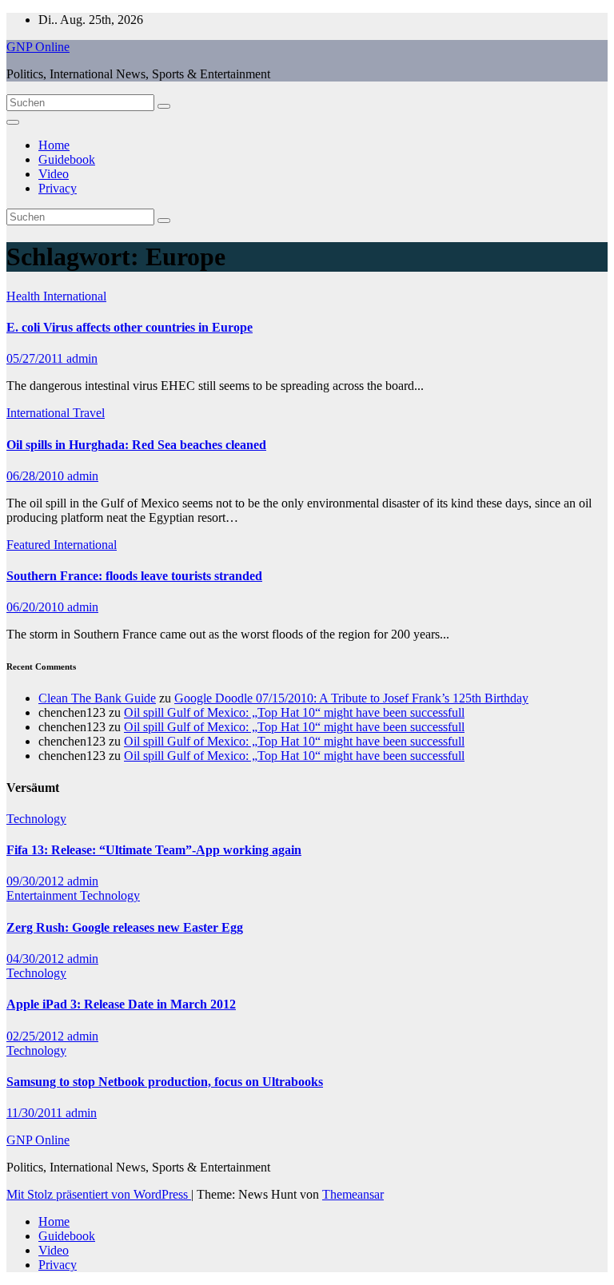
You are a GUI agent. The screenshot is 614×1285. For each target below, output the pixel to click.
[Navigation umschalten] (12, 122)
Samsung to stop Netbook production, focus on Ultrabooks (164, 1081)
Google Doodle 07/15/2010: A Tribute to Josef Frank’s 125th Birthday (351, 698)
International (74, 296)
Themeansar (353, 1194)
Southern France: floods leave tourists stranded (134, 576)
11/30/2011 (36, 1113)
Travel (89, 413)
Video (53, 174)
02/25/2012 (36, 1036)
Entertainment (43, 895)
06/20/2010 (36, 607)
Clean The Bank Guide (97, 698)
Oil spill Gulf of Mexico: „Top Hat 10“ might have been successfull (294, 712)
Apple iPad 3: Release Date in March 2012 (121, 1004)
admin (82, 358)
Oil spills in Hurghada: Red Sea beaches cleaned (136, 445)
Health (24, 296)
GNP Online (38, 47)
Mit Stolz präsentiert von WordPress (98, 1194)
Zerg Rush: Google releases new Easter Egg (124, 927)
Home (54, 145)
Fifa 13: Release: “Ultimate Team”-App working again (153, 850)
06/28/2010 (36, 476)
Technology (36, 819)
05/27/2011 (36, 358)
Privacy (57, 188)
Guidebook (66, 159)
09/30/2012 (36, 881)
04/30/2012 (36, 958)
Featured (30, 544)
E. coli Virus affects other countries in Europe (129, 327)
